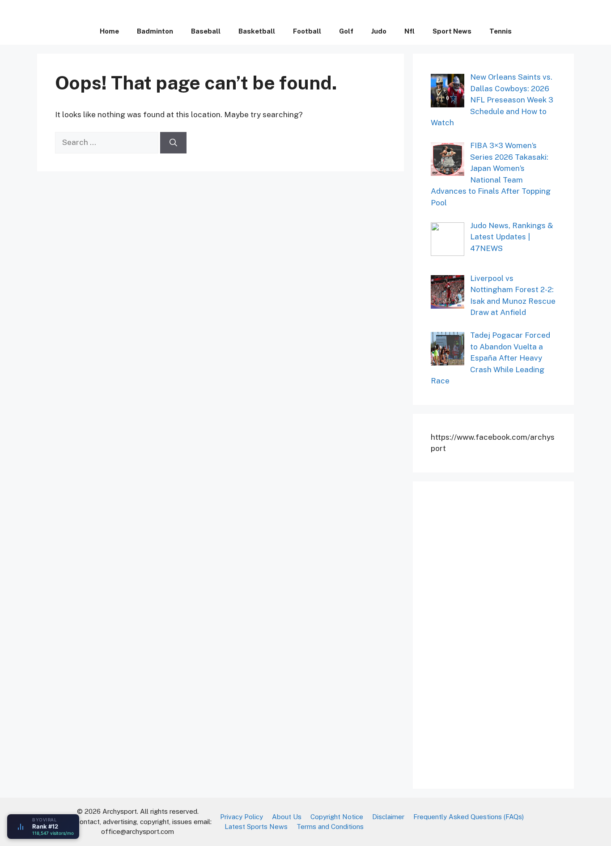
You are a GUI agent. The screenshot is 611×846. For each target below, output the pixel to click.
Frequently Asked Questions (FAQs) (468, 816)
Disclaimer (388, 816)
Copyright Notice (336, 816)
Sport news (452, 31)
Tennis (500, 31)
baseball (206, 31)
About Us (286, 816)
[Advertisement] (498, 633)
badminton (155, 31)
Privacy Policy (241, 816)
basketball (256, 31)
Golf (346, 31)
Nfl (409, 31)
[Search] (173, 142)
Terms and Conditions (330, 826)
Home (109, 31)
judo (378, 31)
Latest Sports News (256, 826)
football (307, 31)
